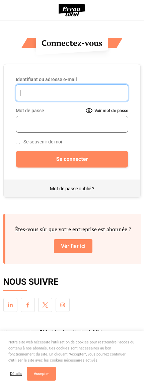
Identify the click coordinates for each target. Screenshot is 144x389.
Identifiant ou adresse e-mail (46, 79)
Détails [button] (16, 374)
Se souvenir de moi (42, 141)
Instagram (63, 305)
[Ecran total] (72, 10)
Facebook (28, 305)
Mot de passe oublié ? (72, 188)
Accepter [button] (41, 374)
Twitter (45, 305)
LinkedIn (10, 305)
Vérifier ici (73, 246)
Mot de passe (30, 110)
